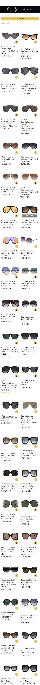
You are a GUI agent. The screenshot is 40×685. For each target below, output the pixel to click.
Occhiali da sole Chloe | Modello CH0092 (27, 283)
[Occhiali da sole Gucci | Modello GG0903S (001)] (10, 504)
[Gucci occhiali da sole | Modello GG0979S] (29, 504)
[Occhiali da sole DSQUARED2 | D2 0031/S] (29, 370)
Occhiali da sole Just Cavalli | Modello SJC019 (27, 650)
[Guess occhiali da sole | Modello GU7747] (29, 602)
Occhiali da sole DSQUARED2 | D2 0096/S (9, 418)
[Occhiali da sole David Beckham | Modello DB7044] (29, 337)
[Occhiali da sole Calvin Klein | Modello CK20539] (10, 71)
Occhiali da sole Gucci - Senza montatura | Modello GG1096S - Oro (28, 420)
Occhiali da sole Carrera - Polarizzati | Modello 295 (29, 159)
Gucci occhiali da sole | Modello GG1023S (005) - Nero (28, 550)
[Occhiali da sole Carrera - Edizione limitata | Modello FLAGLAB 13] (29, 71)
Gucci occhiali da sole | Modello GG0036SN (9, 455)
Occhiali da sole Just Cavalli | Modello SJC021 (8, 681)
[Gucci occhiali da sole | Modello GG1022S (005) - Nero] (10, 537)
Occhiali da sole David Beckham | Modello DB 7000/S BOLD (10, 350)
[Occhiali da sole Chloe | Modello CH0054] (10, 271)
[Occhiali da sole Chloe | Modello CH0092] (29, 271)
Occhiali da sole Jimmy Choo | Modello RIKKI (8, 648)
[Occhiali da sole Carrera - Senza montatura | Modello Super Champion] (29, 109)
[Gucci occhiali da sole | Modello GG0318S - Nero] (10, 473)
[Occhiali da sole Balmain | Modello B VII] (29, 36)
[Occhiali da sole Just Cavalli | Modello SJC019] (29, 635)
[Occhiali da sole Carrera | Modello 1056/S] (10, 146)
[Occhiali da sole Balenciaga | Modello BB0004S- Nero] (10, 36)
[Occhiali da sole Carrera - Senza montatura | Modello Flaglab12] (10, 109)
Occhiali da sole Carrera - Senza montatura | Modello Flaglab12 (9, 122)
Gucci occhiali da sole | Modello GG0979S (28, 519)
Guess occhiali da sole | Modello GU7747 (28, 617)
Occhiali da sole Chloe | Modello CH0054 (8, 283)
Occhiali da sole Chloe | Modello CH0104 (8, 316)
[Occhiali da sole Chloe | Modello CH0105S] (29, 304)
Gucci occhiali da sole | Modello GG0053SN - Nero (28, 453)
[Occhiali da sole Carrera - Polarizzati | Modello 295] (29, 146)
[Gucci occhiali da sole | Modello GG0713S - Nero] (29, 473)
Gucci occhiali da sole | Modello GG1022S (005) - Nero (9, 550)
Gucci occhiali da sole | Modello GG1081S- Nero (9, 615)
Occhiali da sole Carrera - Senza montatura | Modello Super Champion (27, 126)
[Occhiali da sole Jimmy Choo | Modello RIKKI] (10, 635)
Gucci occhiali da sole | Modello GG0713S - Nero (28, 486)
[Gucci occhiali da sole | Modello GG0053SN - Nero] (29, 440)
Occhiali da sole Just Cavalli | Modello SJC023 (27, 681)
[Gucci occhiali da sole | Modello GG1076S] (29, 569)
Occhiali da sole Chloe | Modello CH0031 (27, 253)
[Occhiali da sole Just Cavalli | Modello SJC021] (10, 668)
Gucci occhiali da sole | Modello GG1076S (28, 582)
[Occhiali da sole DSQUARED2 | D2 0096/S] (10, 405)
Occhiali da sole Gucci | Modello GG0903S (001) (8, 516)
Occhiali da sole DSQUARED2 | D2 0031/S (28, 382)
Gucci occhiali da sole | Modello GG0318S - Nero (9, 486)
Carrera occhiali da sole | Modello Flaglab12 (9, 253)
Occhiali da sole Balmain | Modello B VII (29, 51)
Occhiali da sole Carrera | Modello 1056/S (9, 159)
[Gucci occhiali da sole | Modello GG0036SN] (10, 440)
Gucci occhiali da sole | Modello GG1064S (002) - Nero (9, 583)
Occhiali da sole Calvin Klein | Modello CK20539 (9, 86)
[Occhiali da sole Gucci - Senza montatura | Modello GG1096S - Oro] (29, 405)
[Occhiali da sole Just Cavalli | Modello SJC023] (29, 668)
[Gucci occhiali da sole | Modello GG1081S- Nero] (10, 602)
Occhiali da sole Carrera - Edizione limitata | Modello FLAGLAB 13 (28, 87)
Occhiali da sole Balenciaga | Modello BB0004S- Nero (10, 49)
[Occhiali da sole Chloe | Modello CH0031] (29, 240)
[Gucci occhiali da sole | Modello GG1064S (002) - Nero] (10, 569)
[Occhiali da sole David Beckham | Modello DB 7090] (10, 370)
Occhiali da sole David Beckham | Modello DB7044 (28, 349)
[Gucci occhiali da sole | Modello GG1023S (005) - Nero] (29, 537)
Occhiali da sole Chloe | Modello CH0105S (27, 319)
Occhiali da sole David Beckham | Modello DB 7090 (9, 385)
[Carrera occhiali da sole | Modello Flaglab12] (10, 240)
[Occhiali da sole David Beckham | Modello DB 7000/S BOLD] (10, 337)
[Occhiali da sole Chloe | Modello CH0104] (10, 304)
